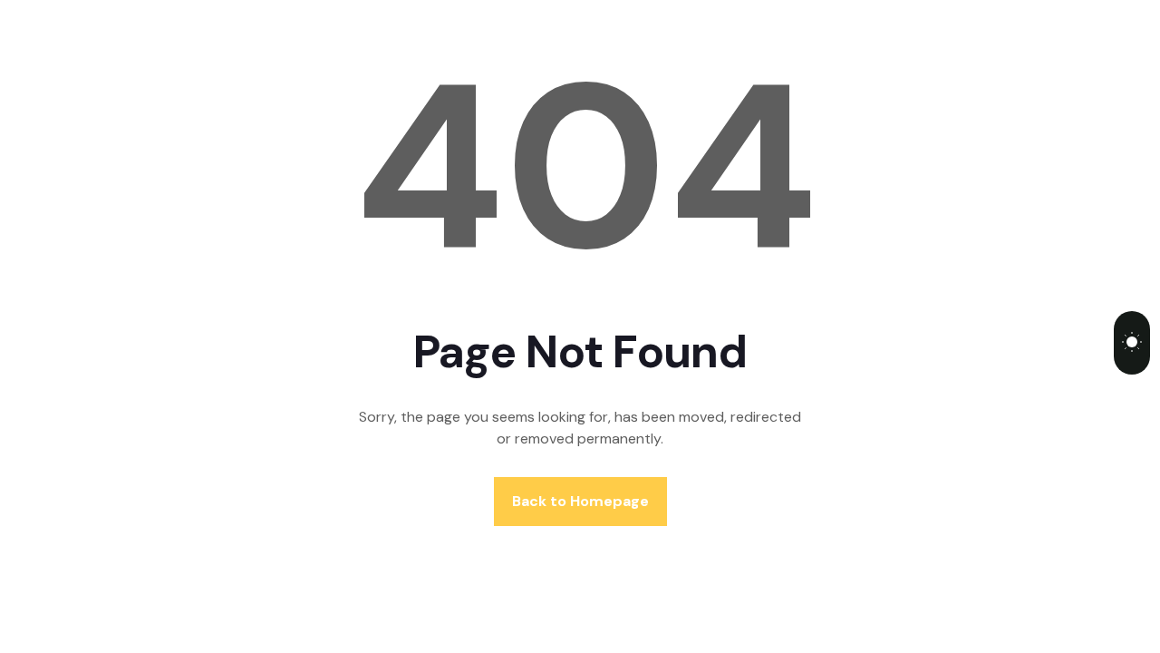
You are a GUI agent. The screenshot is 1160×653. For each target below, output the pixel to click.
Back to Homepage (580, 501)
